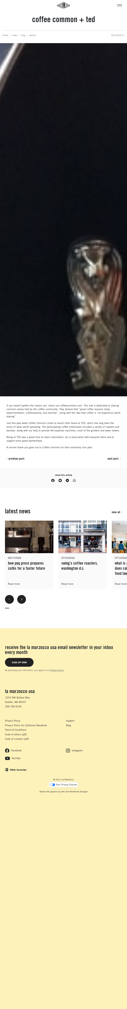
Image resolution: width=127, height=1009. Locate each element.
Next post (113, 458)
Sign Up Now (19, 662)
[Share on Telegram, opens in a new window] (67, 480)
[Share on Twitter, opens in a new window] (60, 480)
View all (116, 512)
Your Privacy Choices (66, 784)
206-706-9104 (13, 706)
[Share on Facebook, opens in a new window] (53, 480)
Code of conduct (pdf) (17, 738)
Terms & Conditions (15, 729)
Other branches (18, 769)
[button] (119, 5)
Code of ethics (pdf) (16, 734)
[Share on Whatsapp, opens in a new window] (74, 480)
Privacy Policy (57, 670)
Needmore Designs (79, 791)
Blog (68, 725)
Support (70, 720)
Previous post (16, 458)
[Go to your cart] (6, 5)
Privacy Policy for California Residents (26, 725)
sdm (63, 791)
